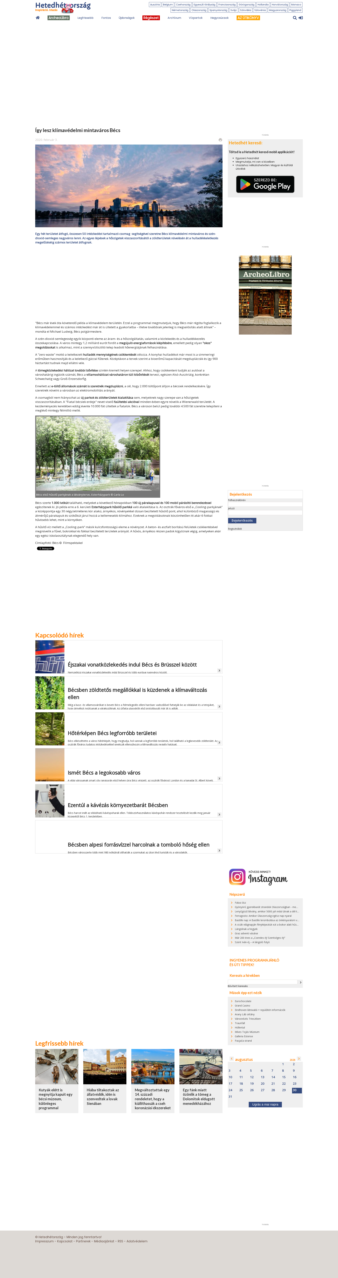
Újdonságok (127, 18)
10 (230, 1077)
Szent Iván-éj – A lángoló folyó (252, 942)
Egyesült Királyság (204, 4)
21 (273, 1084)
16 (294, 1077)
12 (252, 1077)
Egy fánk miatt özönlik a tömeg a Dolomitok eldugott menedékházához (199, 1097)
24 (230, 1090)
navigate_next (301, 982)
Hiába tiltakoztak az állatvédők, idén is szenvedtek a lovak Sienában (103, 1097)
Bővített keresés (238, 986)
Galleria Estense (244, 1036)
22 (284, 1084)
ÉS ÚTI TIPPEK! (242, 965)
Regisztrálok (235, 528)
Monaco (296, 4)
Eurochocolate (243, 1001)
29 (284, 1090)
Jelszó (231, 508)
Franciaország (227, 4)
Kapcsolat (65, 1241)
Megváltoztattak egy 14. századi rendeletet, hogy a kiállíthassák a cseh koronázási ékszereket (153, 1099)
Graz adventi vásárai (246, 933)
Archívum (174, 18)
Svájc (233, 10)
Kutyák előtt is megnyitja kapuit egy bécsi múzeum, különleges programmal (56, 1099)
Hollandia (263, 4)
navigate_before (232, 1059)
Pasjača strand (243, 1040)
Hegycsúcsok (219, 18)
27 (262, 1090)
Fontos (106, 18)
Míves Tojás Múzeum (247, 1032)
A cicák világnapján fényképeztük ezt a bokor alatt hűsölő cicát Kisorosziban (278, 924)
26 (252, 1090)
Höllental (240, 1027)
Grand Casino (242, 1005)
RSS (120, 1241)
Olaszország (199, 10)
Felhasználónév (237, 500)
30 (294, 1090)
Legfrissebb (85, 18)
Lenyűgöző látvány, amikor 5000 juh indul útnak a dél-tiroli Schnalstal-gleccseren (280, 911)
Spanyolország (218, 10)
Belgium (168, 4)
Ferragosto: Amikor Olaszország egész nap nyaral (263, 915)
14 (273, 1077)
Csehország (183, 4)
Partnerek (83, 1241)
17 (230, 1084)
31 (230, 1097)
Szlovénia (260, 10)
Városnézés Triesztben (248, 1018)
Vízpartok (196, 18)
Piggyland (295, 10)
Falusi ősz (240, 902)
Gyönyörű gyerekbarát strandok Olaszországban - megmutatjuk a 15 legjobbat (280, 907)
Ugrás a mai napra (265, 1104)
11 (241, 1077)
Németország (180, 10)
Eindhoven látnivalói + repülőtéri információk (260, 1010)
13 (262, 1077)
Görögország (246, 4)
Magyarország (277, 10)
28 (273, 1090)
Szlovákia (245, 10)
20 (262, 1084)
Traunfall (240, 1023)
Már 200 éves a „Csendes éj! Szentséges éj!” (260, 937)
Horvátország (280, 4)
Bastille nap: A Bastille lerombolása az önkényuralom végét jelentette (274, 920)
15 (284, 1077)
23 (294, 1084)
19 (252, 1084)
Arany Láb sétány (245, 1014)
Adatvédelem (137, 1241)
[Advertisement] (129, 282)
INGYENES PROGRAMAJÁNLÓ (254, 960)
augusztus (244, 1059)
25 (241, 1090)
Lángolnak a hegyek (246, 929)
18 (241, 1084)
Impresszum (44, 1241)
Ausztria (155, 4)
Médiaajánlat (104, 1241)
